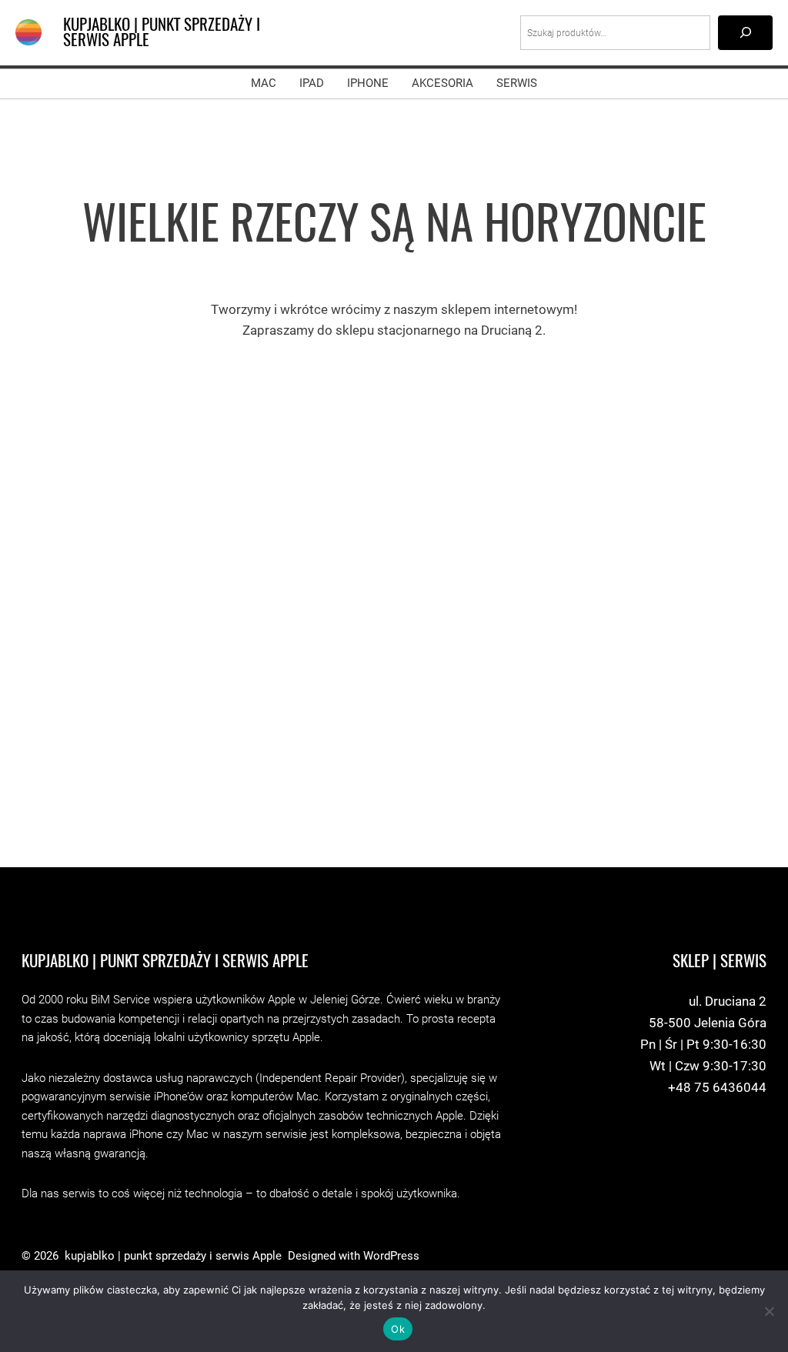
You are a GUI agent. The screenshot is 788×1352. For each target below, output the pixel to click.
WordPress (391, 1256)
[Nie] (768, 1311)
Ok (398, 1329)
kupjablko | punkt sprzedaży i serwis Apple (161, 32)
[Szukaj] (745, 32)
